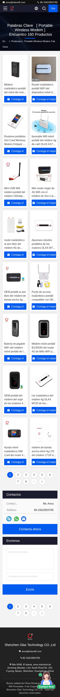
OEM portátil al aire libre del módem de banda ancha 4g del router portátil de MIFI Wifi (15, 300)
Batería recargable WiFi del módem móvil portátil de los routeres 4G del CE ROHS (15, 351)
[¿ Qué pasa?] (9, 519)
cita (53, 8)
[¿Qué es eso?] (16, 519)
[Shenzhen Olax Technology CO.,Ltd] (15, 8)
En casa (5, 44)
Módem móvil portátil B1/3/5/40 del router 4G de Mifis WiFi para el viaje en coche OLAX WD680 (44, 351)
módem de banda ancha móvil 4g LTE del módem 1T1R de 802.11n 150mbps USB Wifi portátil (43, 455)
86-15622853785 (49, 2)
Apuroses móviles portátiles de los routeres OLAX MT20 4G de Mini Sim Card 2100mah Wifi (44, 248)
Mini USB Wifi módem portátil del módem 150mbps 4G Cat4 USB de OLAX (14, 196)
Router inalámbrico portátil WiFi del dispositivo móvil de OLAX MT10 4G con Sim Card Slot (43, 92)
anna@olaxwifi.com (15, 2)
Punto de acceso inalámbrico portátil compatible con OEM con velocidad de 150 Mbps (44, 300)
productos (16, 41)
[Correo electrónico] (24, 519)
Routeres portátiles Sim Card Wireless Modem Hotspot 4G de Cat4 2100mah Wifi (15, 144)
